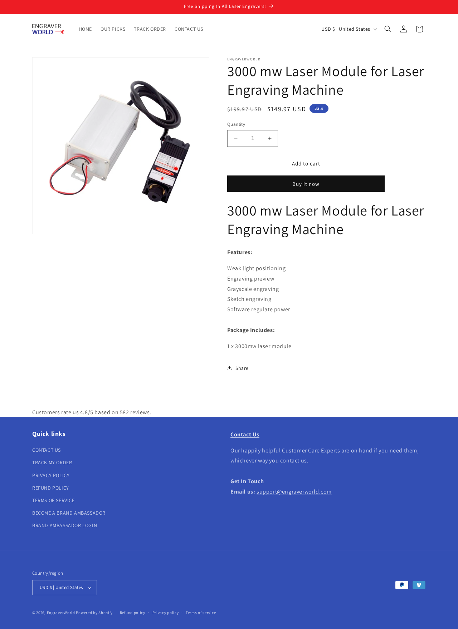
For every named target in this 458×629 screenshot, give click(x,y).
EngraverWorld (61, 612)
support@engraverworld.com (294, 491)
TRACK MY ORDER (52, 462)
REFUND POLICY (50, 488)
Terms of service (201, 612)
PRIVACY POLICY (50, 475)
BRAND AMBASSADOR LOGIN (64, 525)
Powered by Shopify (94, 612)
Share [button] (242, 368)
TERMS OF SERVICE (53, 500)
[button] (388, 29)
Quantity (236, 124)
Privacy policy (165, 612)
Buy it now (306, 183)
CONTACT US (46, 450)
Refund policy (132, 612)
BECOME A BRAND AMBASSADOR (69, 513)
